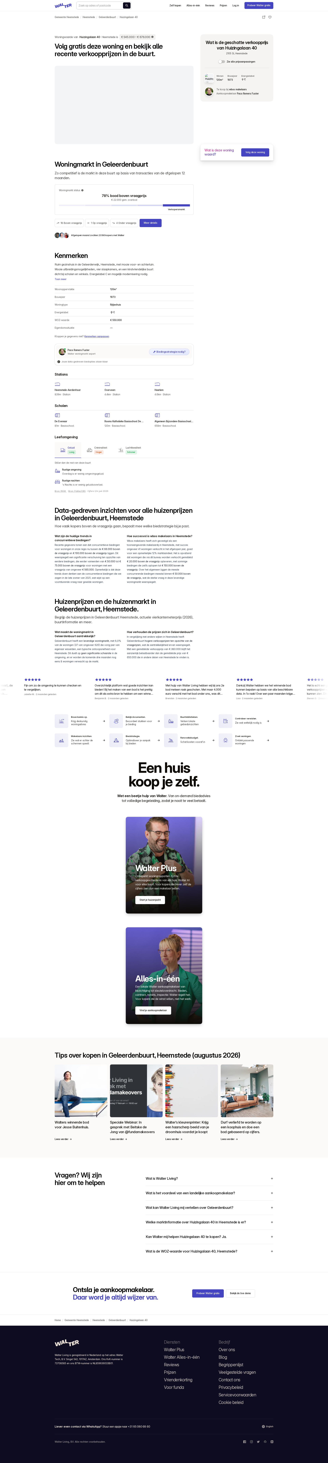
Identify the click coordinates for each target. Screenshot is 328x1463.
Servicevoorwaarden (237, 1394)
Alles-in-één (193, 5)
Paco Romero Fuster (248, 93)
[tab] (68, 450)
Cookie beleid (231, 1402)
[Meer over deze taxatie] (152, 37)
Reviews (209, 5)
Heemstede (89, 17)
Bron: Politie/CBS (77, 491)
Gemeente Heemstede (67, 17)
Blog (223, 1357)
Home (58, 1320)
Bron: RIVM (60, 491)
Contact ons (229, 1379)
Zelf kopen (175, 5)
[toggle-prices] (221, 61)
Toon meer (60, 279)
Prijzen (223, 5)
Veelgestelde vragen (237, 1372)
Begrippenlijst (231, 1364)
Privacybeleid (231, 1387)
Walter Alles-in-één (182, 1357)
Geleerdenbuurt (107, 17)
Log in (236, 5)
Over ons (227, 1349)
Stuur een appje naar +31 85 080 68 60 (126, 1426)
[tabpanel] (124, 474)
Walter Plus (174, 1349)
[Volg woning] (269, 17)
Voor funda (174, 1387)
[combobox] (104, 5)
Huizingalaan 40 (129, 17)
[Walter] (63, 5)
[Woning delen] (263, 17)
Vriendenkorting (178, 1379)
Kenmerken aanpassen (96, 336)
